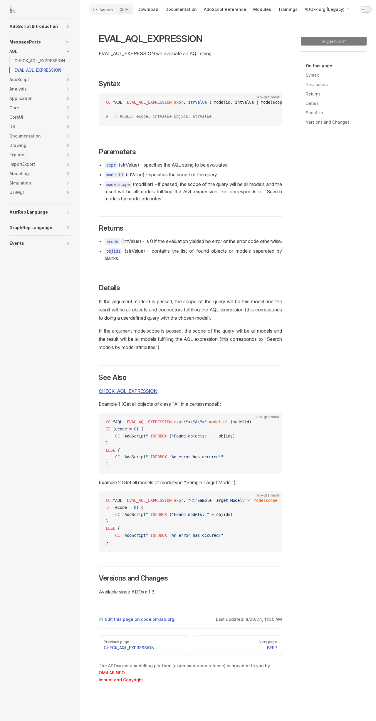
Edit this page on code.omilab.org (139, 619)
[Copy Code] (272, 102)
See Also (314, 112)
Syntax (312, 75)
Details (312, 103)
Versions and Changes (328, 122)
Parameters (317, 84)
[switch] (366, 9)
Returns (313, 93)
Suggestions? (333, 41)
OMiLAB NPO (112, 672)
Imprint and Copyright (121, 679)
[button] (68, 26)
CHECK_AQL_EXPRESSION (128, 391)
